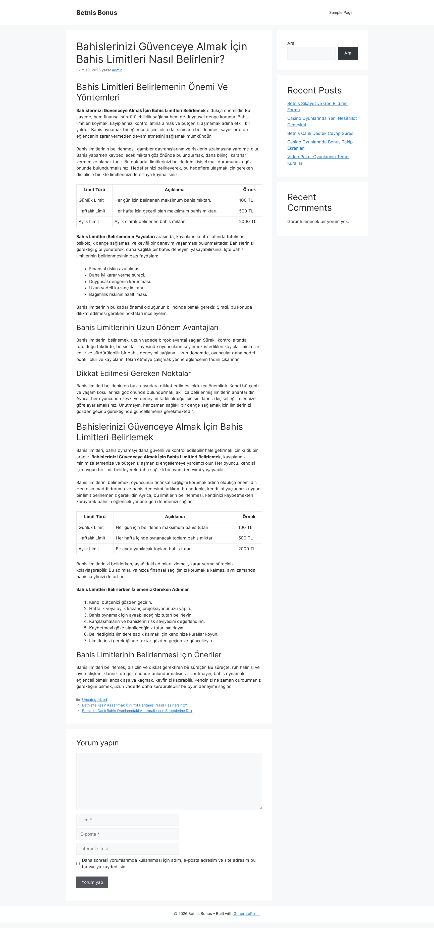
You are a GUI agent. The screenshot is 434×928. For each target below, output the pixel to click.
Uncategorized (94, 699)
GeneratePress (247, 913)
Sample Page (341, 12)
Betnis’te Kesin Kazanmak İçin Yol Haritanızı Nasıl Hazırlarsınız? (134, 705)
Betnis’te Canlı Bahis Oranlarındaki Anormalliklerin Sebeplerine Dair (137, 710)
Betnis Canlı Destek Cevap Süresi (320, 133)
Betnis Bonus (96, 12)
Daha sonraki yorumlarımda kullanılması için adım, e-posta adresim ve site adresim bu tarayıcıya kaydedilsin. (169, 863)
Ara (290, 43)
